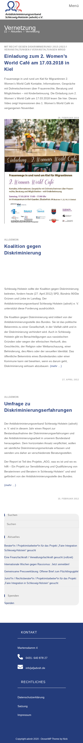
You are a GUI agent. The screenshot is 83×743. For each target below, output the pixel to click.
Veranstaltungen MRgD (48, 49)
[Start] (5, 31)
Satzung (23, 706)
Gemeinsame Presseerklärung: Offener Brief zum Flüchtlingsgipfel (41, 571)
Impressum (24, 714)
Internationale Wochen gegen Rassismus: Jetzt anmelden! (36, 564)
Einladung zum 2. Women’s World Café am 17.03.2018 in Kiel (36, 63)
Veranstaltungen (17, 49)
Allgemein (11, 239)
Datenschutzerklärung (31, 697)
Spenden (9, 603)
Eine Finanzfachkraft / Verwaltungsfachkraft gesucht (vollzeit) (38, 557)
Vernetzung (33, 31)
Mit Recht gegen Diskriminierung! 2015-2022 (34, 46)
